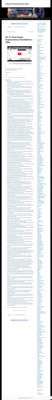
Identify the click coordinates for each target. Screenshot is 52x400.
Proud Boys (39, 301)
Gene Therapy (40, 156)
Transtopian (39, 363)
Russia (39, 320)
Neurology (39, 265)
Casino (39, 91)
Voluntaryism (40, 375)
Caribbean (39, 90)
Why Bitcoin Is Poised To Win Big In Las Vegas (15, 300)
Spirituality (39, 338)
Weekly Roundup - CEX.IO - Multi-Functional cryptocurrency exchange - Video (20, 282)
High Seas (39, 172)
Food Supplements (41, 146)
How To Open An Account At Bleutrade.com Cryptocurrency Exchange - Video (20, 272)
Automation (39, 68)
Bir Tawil (39, 81)
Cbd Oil (39, 93)
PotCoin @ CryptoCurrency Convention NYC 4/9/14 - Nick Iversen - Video (19, 133)
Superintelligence (40, 347)
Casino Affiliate (40, 92)
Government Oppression (41, 165)
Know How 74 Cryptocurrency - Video (13, 166)
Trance (39, 359)
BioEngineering (40, 78)
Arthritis (39, 55)
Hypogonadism (40, 189)
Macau (39, 223)
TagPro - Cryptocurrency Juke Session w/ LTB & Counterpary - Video (18, 196)
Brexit (38, 89)
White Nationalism (40, 381)
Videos (39, 372)
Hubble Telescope (40, 182)
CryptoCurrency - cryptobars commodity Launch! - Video (16, 153)
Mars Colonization (40, 228)
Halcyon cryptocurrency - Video (12, 252)
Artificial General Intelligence (42, 56)
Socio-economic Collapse (42, 331)
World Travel (39, 384)
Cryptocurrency (14, 307)
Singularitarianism (40, 329)
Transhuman (39, 360)
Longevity (39, 220)
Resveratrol (39, 313)
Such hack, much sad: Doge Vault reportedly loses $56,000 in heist (18, 181)
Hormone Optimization (41, 177)
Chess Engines (40, 98)
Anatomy (39, 51)
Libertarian (39, 213)
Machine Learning (40, 225)
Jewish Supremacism (41, 202)
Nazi (38, 258)
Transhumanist (40, 362)
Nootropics (39, 270)
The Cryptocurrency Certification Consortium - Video (16, 191)
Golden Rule (39, 164)
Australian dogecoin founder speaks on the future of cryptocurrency (18, 142)
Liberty (39, 215)
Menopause (39, 234)
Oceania (39, 273)
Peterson (39, 284)
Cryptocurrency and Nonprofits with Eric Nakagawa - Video (17, 225)
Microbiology (40, 236)
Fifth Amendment (40, 142)
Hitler (38, 175)
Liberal (39, 210)
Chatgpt (39, 96)
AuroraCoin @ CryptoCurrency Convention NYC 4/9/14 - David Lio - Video (19, 118)
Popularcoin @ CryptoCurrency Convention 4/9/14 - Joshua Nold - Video (19, 101)
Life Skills (39, 217)
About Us (21, 18)
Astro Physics (40, 61)
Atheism (39, 64)
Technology (39, 351)
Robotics (39, 314)
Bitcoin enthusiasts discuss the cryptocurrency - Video (16, 247)
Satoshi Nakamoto (40, 321)
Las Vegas (39, 208)
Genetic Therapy (40, 161)
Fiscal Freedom (40, 145)
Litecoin (39, 218)
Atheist (39, 65)
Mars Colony (39, 229)
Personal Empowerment (41, 283)
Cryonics (39, 111)
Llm (38, 219)
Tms (38, 357)
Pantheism (39, 279)
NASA (38, 254)
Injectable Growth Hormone (42, 195)
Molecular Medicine (41, 245)
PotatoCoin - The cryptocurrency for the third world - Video (16, 263)
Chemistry (39, 97)
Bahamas (39, 71)
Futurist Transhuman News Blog (17, 4)
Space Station (40, 334)
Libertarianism (40, 214)
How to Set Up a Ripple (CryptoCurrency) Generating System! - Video (18, 90)
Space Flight (39, 333)
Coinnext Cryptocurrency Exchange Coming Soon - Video (16, 145)
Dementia (39, 119)
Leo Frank (39, 209)
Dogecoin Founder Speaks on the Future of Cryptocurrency (17, 121)
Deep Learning (40, 117)
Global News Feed (40, 163)
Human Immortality (41, 185)
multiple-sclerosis (40, 247)
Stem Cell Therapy (40, 343)
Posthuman (39, 295)
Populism (39, 291)
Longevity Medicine (41, 221)
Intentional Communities (41, 197)
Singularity (39, 330)
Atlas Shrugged (40, 66)
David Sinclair (40, 116)
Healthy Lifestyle (40, 168)
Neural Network (40, 261)
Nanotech (39, 252)
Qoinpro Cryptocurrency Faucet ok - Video (14, 280)
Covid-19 (39, 110)
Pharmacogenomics (41, 285)
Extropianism (40, 137)
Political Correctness (41, 290)
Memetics (39, 233)
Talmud (39, 349)
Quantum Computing (41, 306)
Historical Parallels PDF (41, 28)
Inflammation (40, 194)
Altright (39, 49)
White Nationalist (40, 382)
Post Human (39, 293)
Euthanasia (39, 133)
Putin (38, 305)
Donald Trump (40, 124)
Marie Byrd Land (40, 226)
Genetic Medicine (40, 159)
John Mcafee (39, 205)
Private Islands (40, 297)
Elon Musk (39, 127)
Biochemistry (40, 77)
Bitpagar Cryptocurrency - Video (12, 193)
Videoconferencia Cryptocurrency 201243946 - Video (16, 238)
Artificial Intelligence (41, 58)
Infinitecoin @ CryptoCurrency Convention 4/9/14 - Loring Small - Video (19, 106)
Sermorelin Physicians (41, 326)
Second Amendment (41, 325)
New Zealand (40, 268)
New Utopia (39, 267)
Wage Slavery (40, 376)
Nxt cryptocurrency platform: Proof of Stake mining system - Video (18, 207)
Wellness (39, 380)
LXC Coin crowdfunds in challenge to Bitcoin (14, 297)
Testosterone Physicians (41, 356)
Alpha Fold (39, 45)
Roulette (39, 319)
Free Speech (39, 149)
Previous (29, 31)
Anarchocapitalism (40, 50)
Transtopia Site (11, 18)
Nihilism (39, 269)
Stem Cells (39, 344)
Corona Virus (40, 107)
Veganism (39, 369)
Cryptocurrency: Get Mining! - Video (13, 217)
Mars (38, 227)
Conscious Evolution (41, 106)
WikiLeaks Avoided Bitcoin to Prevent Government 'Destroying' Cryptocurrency (20, 293)
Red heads (39, 310)
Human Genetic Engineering (42, 183)
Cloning (39, 100)
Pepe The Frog (40, 282)
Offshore (39, 274)
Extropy (39, 138)
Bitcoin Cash (40, 84)
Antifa (38, 54)
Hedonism (39, 170)
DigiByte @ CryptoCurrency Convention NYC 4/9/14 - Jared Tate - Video (19, 128)
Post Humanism (40, 294)
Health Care (39, 167)
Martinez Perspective (41, 230)
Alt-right (39, 46)
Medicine (39, 232)
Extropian (39, 136)
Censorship (39, 94)
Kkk (38, 207)
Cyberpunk (39, 113)
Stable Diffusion (40, 342)
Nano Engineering (40, 248)
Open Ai (39, 278)
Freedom (39, 150)
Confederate (39, 103)
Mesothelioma (40, 235)
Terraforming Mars (40, 352)
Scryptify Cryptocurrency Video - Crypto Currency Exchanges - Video (18, 186)
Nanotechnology (40, 253)
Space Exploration (40, 332)
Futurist (39, 153)
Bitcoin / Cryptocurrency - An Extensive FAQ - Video (16, 92)
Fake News (39, 139)
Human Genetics (40, 184)
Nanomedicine (40, 251)
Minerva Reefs (40, 243)
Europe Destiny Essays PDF (42, 23)
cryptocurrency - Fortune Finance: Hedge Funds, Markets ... (17, 171)
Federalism (39, 140)
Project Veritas (40, 299)
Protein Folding (40, 300)
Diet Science (39, 120)
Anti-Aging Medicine (41, 53)
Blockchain (39, 87)
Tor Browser (39, 358)
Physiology (39, 286)
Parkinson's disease (41, 280)
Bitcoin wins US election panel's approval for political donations (17, 173)
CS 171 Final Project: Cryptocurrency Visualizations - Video (15, 77)
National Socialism (40, 255)
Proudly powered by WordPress (23, 397)
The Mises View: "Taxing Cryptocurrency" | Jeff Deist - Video (17, 156)
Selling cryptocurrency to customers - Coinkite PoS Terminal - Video (18, 258)
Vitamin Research (40, 374)
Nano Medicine (40, 249)
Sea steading (40, 322)
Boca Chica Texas (40, 88)
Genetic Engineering (41, 158)
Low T (38, 222)
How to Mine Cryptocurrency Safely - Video (14, 198)
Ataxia (38, 63)
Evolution (39, 135)
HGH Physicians (40, 171)
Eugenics (39, 131)
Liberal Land (39, 211)
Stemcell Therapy (40, 345)
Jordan (39, 206)
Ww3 (38, 385)
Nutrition (39, 272)
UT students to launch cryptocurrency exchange (15, 236)
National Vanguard (40, 256)
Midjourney (39, 239)
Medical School (40, 231)
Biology (39, 79)
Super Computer (40, 346)
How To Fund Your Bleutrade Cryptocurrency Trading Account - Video (18, 270)
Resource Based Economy (42, 312)
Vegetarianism (40, 370)
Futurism (39, 152)
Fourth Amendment (41, 148)
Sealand (39, 323)
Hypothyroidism (40, 191)
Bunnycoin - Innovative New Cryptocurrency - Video (15, 201)
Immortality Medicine (41, 193)
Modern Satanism (40, 244)
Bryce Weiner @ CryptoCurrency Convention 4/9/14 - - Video (17, 98)
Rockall (39, 316)
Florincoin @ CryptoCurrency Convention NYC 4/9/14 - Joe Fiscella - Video (19, 126)
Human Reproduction (41, 188)
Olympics (39, 275)
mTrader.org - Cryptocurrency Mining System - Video (16, 151)
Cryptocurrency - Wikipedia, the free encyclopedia (15, 83)
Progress (39, 298)
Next (33, 31)
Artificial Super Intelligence (42, 59)
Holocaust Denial (40, 176)
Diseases (39, 122)
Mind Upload (40, 241)
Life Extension (40, 216)
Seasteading (39, 324)
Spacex (39, 336)
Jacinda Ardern (40, 200)
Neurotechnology (40, 266)
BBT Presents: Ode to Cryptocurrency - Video (14, 183)
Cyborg (39, 114)
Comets (39, 102)
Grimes (39, 166)
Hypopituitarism (40, 190)
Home (6, 18)
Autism (39, 67)
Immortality (39, 192)
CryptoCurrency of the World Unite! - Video (14, 176)
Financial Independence (41, 143)
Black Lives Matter (40, 85)
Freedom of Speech (41, 151)
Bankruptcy (39, 72)
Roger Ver (39, 317)
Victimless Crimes (40, 371)
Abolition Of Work (40, 39)
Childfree (39, 99)
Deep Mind (39, 118)
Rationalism (39, 309)
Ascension (39, 60)
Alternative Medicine (41, 47)
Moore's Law (39, 246)
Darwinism (39, 115)
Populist (39, 292)
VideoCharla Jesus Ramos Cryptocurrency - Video (15, 241)
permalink (25, 307)
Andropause (39, 52)
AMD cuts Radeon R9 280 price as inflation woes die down (17, 188)
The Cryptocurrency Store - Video (12, 227)
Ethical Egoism (40, 130)
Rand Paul (39, 308)
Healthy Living (40, 169)
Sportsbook (39, 340)
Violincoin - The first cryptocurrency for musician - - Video (16, 220)
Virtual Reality (40, 373)
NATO (38, 257)
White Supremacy (40, 383)
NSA (38, 271)
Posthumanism (40, 296)
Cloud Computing (40, 101)
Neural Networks (40, 262)
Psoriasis (39, 303)
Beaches (39, 74)
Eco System (39, 125)
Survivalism (39, 348)
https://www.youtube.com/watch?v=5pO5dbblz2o (22, 63)
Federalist (39, 141)
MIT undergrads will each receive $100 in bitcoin (15, 168)
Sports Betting (40, 339)
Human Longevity (40, 187)
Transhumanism (40, 361)
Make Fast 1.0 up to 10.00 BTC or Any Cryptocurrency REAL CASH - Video (19, 250)
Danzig (19, 307)
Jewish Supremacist (41, 203)
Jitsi (38, 204)
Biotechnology (40, 80)
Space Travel (40, 335)
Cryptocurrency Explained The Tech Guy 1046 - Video (16, 163)
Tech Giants (39, 350)
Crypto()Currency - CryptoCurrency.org (13, 81)
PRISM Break (40, 390)
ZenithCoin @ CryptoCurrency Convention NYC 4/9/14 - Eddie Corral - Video (20, 136)
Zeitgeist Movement (41, 386)
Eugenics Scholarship (41, 132)
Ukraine (39, 365)
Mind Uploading (40, 242)
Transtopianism (40, 364)
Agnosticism (39, 41)
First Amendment (40, 144)
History (39, 174)
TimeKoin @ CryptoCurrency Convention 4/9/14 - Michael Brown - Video (19, 103)
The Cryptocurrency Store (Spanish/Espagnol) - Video (16, 230)
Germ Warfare (40, 162)
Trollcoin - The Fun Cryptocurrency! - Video (14, 222)
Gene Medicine (40, 155)
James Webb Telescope (41, 201)
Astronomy (39, 62)
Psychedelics (40, 304)
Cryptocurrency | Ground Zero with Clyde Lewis (15, 161)
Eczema (39, 126)
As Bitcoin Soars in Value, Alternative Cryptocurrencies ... (16, 123)
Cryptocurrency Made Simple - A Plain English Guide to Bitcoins (17, 261)
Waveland (39, 378)
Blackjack (39, 86)
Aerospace (39, 40)
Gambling (39, 154)
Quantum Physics (40, 307)
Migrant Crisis (40, 240)
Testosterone (40, 355)
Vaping (39, 368)
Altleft (38, 48)
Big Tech (39, 76)
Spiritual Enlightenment (41, 337)
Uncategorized (40, 366)
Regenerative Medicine (41, 311)
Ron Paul (39, 318)
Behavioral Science (41, 75)
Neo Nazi (39, 259)
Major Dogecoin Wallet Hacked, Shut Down (14, 178)
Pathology (39, 281)
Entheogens (39, 128)
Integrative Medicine (41, 196)
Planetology (39, 287)
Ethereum (39, 129)
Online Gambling (40, 277)
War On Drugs (40, 377)
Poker (38, 288)
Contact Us (16, 18)
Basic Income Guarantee (41, 73)
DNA (38, 123)
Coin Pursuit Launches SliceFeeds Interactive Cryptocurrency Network (19, 158)
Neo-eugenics (40, 260)
